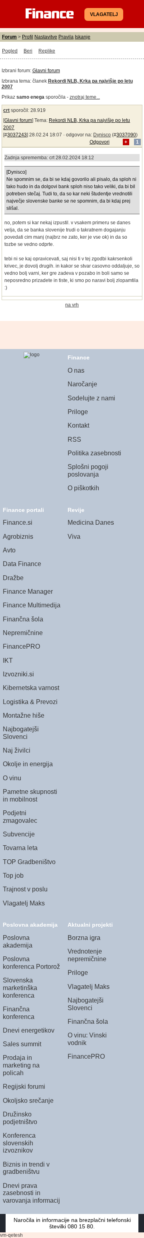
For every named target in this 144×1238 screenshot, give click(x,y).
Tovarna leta (20, 847)
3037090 (126, 135)
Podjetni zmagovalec (20, 817)
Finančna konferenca (18, 1013)
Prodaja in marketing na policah (21, 1065)
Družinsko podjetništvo (20, 1118)
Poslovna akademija (17, 941)
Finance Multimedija (31, 605)
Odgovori (100, 142)
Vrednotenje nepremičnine (87, 955)
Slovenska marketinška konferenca (20, 988)
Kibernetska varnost (31, 687)
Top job (13, 875)
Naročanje (82, 384)
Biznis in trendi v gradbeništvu (26, 1168)
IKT (8, 660)
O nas (76, 370)
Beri (28, 51)
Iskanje (82, 37)
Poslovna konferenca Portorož (31, 963)
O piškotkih (83, 488)
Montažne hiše (23, 715)
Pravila (66, 37)
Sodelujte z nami (91, 398)
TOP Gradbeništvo (29, 861)
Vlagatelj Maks (24, 903)
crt (6, 110)
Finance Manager (28, 591)
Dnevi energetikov (28, 1030)
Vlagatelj (104, 14)
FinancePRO (21, 646)
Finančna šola (23, 619)
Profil (27, 37)
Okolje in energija (28, 764)
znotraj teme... (85, 97)
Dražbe (13, 577)
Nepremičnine (23, 632)
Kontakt (78, 425)
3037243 (17, 135)
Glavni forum (46, 70)
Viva (74, 536)
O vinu (12, 778)
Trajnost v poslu (25, 889)
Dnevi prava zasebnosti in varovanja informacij (31, 1193)
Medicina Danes (91, 522)
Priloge (78, 411)
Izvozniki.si (18, 674)
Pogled (10, 51)
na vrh (72, 305)
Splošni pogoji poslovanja (88, 470)
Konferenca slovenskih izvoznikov (19, 1143)
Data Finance (22, 563)
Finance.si (17, 522)
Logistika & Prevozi (30, 701)
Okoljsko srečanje (28, 1100)
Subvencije (19, 834)
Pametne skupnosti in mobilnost (30, 795)
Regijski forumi (24, 1086)
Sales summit (22, 1044)
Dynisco (102, 135)
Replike (46, 51)
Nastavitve (45, 37)
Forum (9, 37)
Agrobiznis (18, 536)
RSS (74, 439)
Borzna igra (84, 937)
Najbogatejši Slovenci (21, 733)
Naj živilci (16, 750)
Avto (9, 550)
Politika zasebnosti (94, 453)
